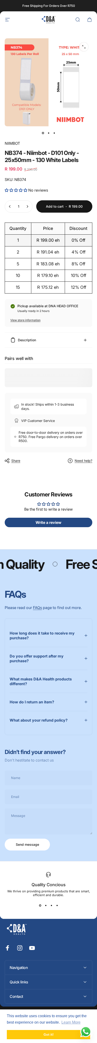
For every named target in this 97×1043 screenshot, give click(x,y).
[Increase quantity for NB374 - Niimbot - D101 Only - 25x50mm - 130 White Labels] (27, 206)
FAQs (37, 607)
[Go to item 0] (43, 133)
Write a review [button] (48, 522)
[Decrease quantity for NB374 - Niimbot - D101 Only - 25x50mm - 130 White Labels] (10, 206)
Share (15, 461)
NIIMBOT (12, 143)
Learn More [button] (71, 1022)
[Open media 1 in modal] (84, 47)
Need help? (83, 461)
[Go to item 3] (54, 133)
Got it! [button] (49, 1034)
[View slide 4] (57, 905)
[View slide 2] (45, 905)
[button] (16, 190)
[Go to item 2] (48, 133)
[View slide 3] (51, 905)
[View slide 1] (40, 905)
